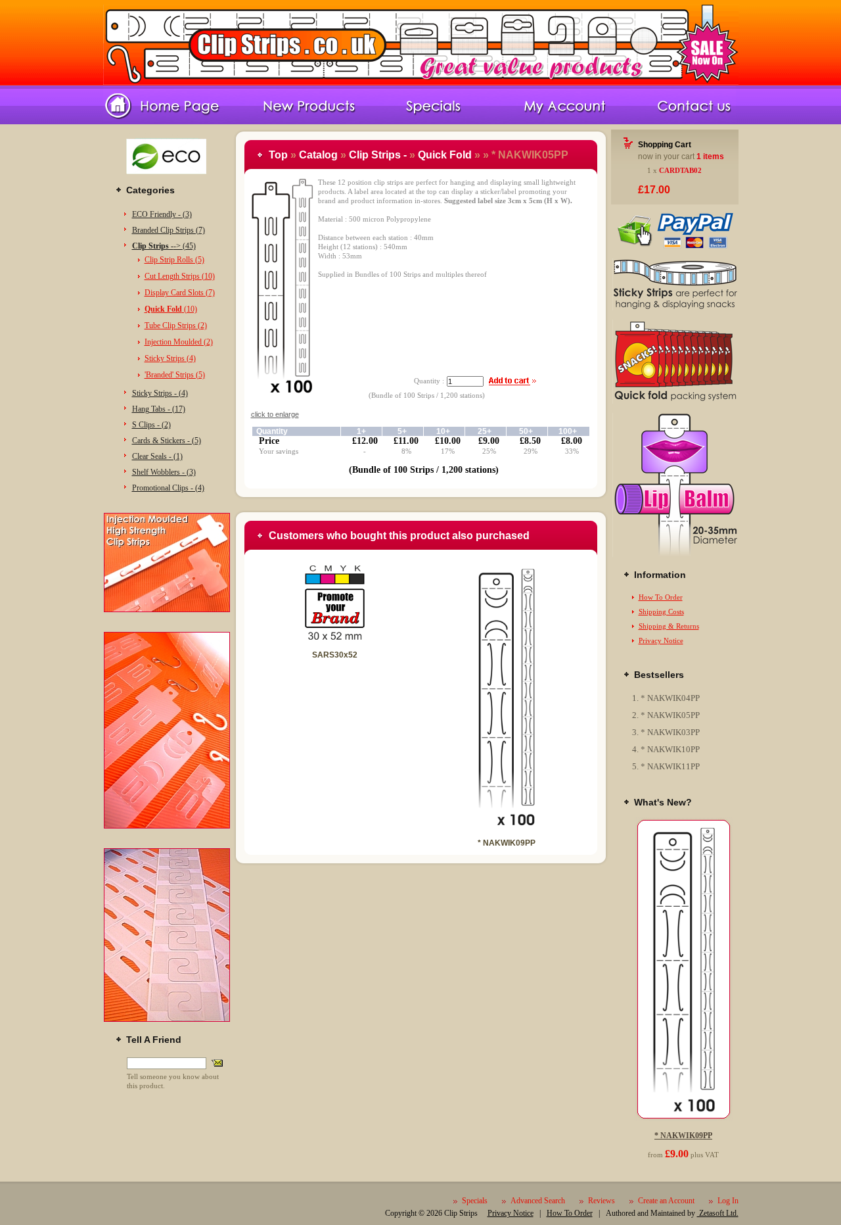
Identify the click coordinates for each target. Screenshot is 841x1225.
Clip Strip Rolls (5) (174, 259)
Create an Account (666, 1200)
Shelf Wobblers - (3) (164, 472)
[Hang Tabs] (167, 1019)
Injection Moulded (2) (179, 342)
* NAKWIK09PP (506, 843)
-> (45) (164, 246)
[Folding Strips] (674, 401)
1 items (710, 156)
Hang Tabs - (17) (158, 409)
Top (278, 154)
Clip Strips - (378, 154)
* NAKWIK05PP (670, 715)
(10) (171, 309)
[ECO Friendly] (166, 179)
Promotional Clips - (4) (168, 487)
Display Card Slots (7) (180, 292)
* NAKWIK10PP (670, 749)
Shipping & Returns (669, 626)
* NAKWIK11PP (670, 766)
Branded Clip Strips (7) (168, 230)
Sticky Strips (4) (170, 358)
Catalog (318, 154)
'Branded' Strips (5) (175, 374)
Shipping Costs (661, 611)
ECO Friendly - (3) (162, 214)
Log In (728, 1200)
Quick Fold (445, 154)
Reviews (601, 1200)
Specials (475, 1200)
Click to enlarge (275, 414)
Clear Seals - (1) (157, 456)
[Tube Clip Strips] (674, 554)
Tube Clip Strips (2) (176, 325)
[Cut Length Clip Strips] (167, 826)
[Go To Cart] (674, 247)
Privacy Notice (661, 640)
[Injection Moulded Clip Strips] (167, 609)
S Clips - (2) (151, 424)
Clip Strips (461, 1213)
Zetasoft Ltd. (718, 1213)
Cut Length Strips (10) (180, 276)
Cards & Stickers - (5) (166, 440)
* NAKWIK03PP (670, 732)
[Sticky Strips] (674, 308)
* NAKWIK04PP (670, 698)
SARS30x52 (334, 655)
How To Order (661, 597)
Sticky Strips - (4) (160, 393)
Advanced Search (538, 1200)
